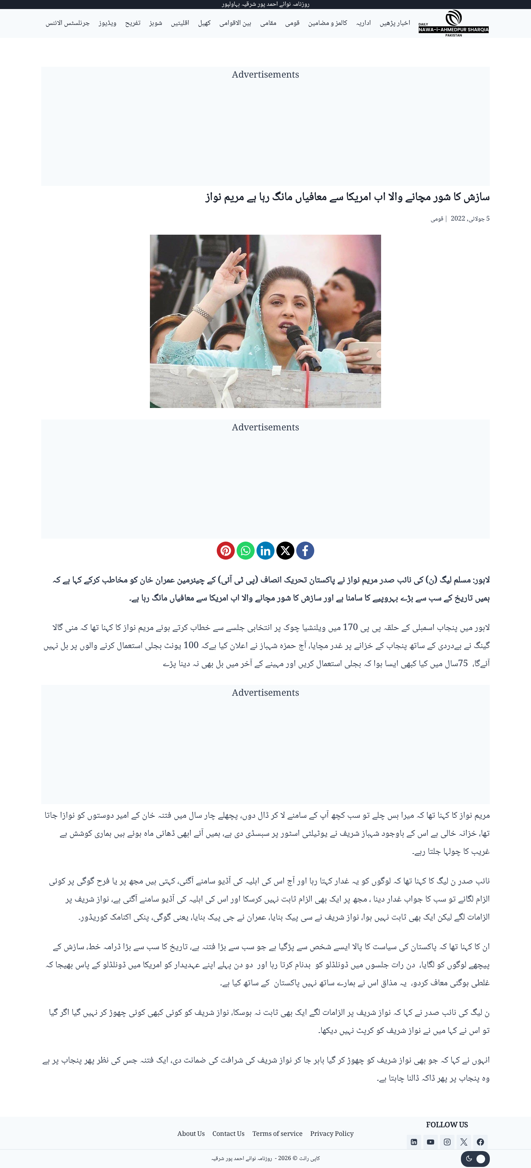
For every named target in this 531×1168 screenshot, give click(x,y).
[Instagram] (447, 1142)
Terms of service (277, 1134)
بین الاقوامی (235, 23)
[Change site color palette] (475, 1159)
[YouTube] (430, 1142)
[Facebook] (305, 551)
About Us (191, 1134)
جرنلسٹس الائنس (68, 23)
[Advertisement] (265, 135)
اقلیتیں (180, 23)
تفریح (133, 23)
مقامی (268, 23)
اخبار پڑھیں (395, 23)
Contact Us (228, 1134)
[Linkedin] (414, 1142)
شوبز (155, 23)
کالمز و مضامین (327, 23)
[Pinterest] (226, 551)
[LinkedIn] (265, 551)
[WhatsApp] (246, 551)
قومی (292, 23)
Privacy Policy (332, 1134)
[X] (285, 551)
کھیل (204, 23)
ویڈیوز (107, 23)
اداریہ (363, 23)
